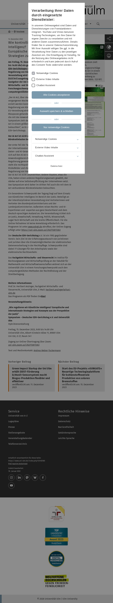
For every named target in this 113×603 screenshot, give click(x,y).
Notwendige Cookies (47, 73)
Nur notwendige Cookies (56, 127)
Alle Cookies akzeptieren (56, 95)
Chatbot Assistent (45, 85)
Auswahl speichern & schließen (56, 111)
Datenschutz (56, 166)
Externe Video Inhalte (47, 79)
